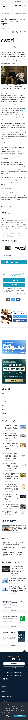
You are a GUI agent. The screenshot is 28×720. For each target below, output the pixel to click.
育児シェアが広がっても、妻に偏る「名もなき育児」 (11, 512)
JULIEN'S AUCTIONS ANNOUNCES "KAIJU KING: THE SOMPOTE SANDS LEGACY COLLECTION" (17, 570)
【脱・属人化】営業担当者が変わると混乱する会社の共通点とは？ (17, 580)
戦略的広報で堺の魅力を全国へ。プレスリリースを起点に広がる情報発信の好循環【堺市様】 (18, 528)
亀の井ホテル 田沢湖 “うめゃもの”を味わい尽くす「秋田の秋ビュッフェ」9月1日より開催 (12, 446)
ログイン (14, 284)
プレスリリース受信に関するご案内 (18, 293)
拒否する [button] (8, 716)
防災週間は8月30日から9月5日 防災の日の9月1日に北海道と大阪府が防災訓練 (13, 543)
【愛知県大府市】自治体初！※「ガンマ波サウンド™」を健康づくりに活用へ (11, 427)
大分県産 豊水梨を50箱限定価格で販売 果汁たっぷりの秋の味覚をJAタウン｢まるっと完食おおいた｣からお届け (12, 476)
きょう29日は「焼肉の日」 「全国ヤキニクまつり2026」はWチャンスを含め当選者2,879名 (13, 554)
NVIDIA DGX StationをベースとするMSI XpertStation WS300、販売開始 (11, 497)
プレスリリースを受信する (13, 675)
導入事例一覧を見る (15, 532)
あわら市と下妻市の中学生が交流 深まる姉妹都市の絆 (12, 505)
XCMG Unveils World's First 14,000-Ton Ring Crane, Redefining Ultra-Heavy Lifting (12, 436)
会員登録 (14, 663)
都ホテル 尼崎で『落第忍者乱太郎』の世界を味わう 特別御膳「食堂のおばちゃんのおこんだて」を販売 (12, 456)
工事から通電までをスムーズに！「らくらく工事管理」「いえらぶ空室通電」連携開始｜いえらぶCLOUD (17, 589)
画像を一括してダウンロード (14, 262)
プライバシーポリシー (14, 705)
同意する (20, 715)
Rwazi (21, 110)
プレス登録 (14, 280)
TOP (5, 13)
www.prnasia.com (18, 229)
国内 (16, 5)
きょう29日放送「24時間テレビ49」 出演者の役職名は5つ (13, 548)
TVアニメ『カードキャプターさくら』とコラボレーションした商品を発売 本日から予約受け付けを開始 (12, 466)
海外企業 (4, 413)
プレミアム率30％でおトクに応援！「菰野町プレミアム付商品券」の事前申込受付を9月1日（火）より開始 (12, 487)
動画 (3, 409)
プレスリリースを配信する (13, 672)
